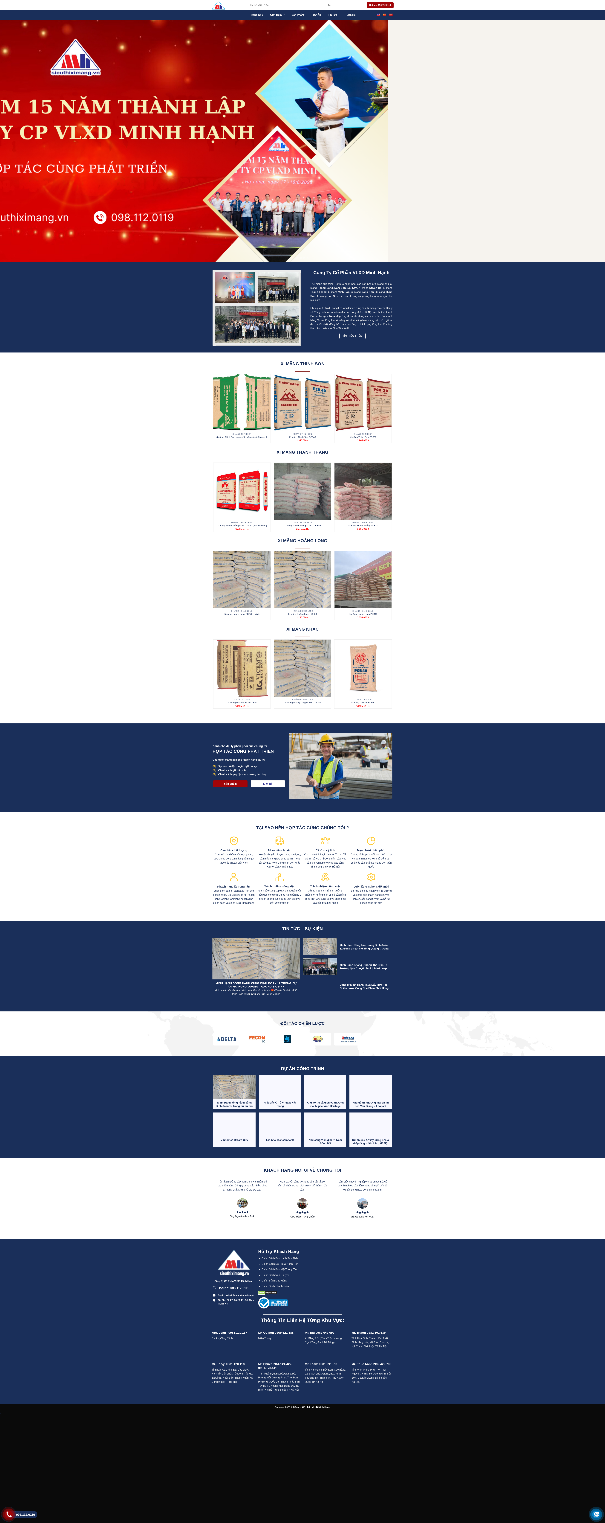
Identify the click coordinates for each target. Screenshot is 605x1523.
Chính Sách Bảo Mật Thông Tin (279, 1269)
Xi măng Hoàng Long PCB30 (302, 614)
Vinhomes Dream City (234, 1140)
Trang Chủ (257, 15)
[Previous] (16, 140)
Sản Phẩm (298, 15)
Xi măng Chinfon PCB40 (363, 702)
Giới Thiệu (276, 15)
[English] (378, 15)
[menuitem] (281, 1258)
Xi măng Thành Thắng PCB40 (363, 525)
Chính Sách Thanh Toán (275, 1286)
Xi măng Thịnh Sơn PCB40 (302, 437)
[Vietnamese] (391, 15)
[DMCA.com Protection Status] (267, 1292)
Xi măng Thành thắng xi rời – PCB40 (302, 525)
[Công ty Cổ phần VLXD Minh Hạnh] (227, 5)
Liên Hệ (351, 15)
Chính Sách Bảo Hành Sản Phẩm (280, 1258)
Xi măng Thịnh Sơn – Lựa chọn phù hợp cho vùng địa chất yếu (240, 985)
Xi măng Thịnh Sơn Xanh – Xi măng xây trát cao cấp (242, 437)
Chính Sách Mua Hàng (274, 1280)
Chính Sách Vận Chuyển (275, 1275)
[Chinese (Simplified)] (384, 15)
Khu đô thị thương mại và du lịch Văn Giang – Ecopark (370, 1104)
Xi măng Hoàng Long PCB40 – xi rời (242, 614)
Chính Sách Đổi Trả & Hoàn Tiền (280, 1264)
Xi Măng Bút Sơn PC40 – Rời (242, 702)
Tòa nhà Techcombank (280, 1140)
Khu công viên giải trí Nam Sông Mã (325, 1142)
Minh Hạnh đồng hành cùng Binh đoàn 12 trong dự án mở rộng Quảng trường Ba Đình (364, 948)
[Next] (589, 140)
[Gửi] (329, 5)
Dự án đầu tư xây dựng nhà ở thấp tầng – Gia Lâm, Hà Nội (370, 1142)
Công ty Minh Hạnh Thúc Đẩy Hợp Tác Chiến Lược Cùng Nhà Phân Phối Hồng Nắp (364, 988)
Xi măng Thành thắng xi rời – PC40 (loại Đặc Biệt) (242, 525)
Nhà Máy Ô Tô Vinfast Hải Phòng (280, 1104)
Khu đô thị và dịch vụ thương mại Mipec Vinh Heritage (325, 1104)
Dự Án (317, 15)
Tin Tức (332, 15)
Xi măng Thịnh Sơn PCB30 (363, 437)
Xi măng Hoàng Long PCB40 (363, 614)
